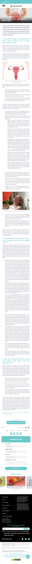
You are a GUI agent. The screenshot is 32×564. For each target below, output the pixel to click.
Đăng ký (26, 528)
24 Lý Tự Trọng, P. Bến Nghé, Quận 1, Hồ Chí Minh (6, 521)
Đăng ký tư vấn (5, 1)
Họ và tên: (8, 443)
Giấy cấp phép (5, 502)
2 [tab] (14, 491)
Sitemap (4, 513)
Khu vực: (7, 454)
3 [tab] (16, 491)
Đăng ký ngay (16, 468)
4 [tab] (17, 491)
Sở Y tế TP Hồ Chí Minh (7, 516)
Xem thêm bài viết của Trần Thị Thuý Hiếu (16, 422)
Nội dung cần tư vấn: (10, 459)
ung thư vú (10, 149)
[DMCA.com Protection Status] (16, 559)
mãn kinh (15, 187)
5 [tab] (19, 491)
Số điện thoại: (8, 449)
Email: (4, 528)
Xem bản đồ (8, 522)
